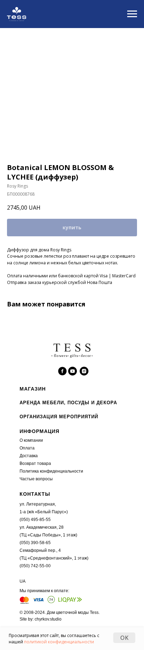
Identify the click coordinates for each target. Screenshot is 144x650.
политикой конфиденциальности (59, 642)
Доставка (29, 455)
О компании (31, 440)
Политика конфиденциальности (51, 471)
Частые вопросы (36, 478)
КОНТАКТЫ (35, 494)
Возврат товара (35, 463)
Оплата (27, 448)
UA (23, 581)
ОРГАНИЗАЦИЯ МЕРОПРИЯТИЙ (59, 416)
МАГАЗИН (33, 389)
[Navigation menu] (132, 14)
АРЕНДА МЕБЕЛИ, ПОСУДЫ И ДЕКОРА (68, 402)
